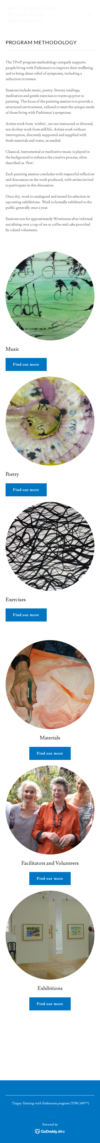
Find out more (26, 364)
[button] (89, 15)
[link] (36, 21)
